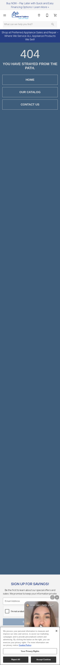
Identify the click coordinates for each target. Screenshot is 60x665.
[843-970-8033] (47, 15)
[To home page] (20, 15)
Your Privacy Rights (30, 651)
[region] (30, 646)
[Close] (56, 631)
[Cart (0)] (55, 15)
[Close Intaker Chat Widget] (57, 597)
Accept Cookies (43, 659)
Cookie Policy (25, 645)
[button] (4, 15)
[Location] (39, 15)
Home (30, 79)
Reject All (15, 659)
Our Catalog (30, 92)
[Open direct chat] (52, 597)
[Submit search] (53, 24)
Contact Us (30, 104)
